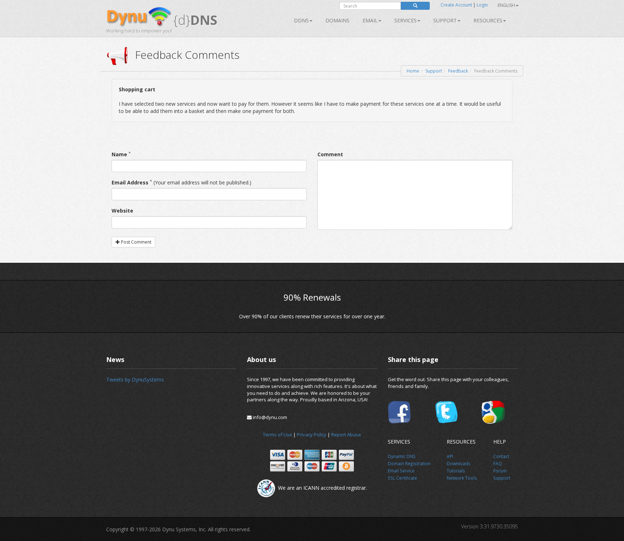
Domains (337, 20)
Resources (487, 20)
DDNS (301, 20)
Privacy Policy (311, 434)
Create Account (456, 5)
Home (413, 71)
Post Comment (135, 242)
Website (122, 210)
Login (482, 5)
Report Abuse (346, 434)
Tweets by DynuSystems (135, 379)
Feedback (458, 71)
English (506, 5)
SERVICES (405, 20)
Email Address (130, 182)
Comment (330, 154)
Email (370, 20)
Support (445, 20)
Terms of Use (277, 434)
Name (119, 154)
